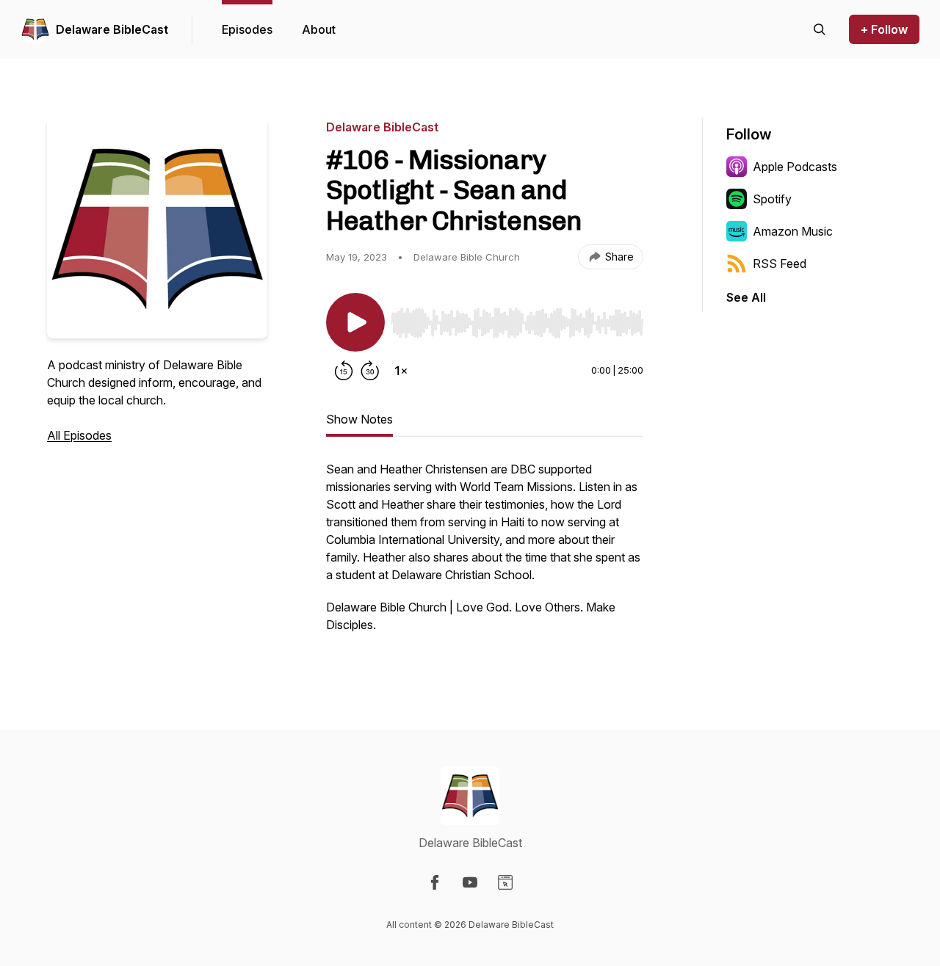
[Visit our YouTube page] (470, 882)
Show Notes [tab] (359, 419)
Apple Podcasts (795, 166)
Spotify (772, 199)
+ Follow (884, 29)
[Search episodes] (819, 29)
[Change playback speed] (401, 370)
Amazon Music (793, 231)
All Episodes (79, 435)
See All (746, 297)
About (319, 29)
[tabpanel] (484, 554)
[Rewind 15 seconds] (343, 370)
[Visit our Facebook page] (434, 882)
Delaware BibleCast (112, 29)
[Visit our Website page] (505, 882)
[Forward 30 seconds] (370, 370)
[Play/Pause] (355, 322)
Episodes (247, 29)
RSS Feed (779, 263)
